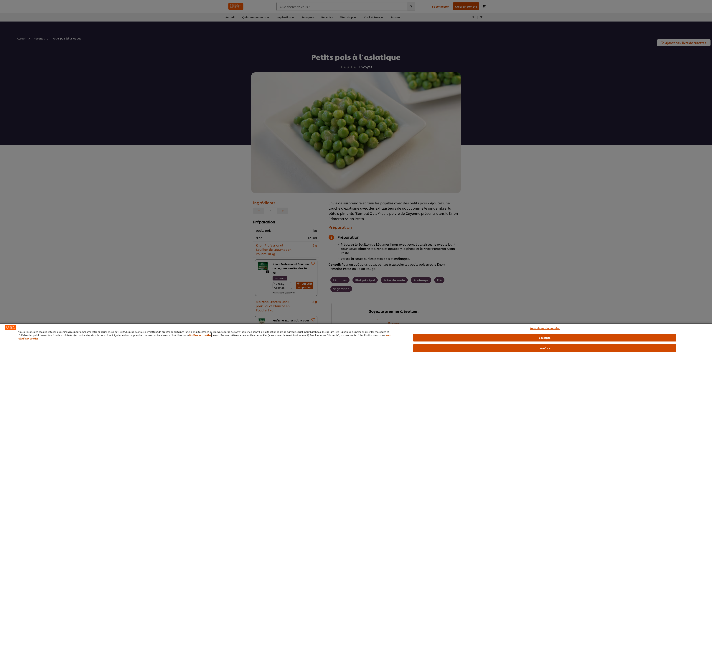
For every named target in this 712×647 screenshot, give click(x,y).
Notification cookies (200, 335)
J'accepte (545, 337)
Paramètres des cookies (545, 328)
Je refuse (544, 348)
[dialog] (356, 485)
